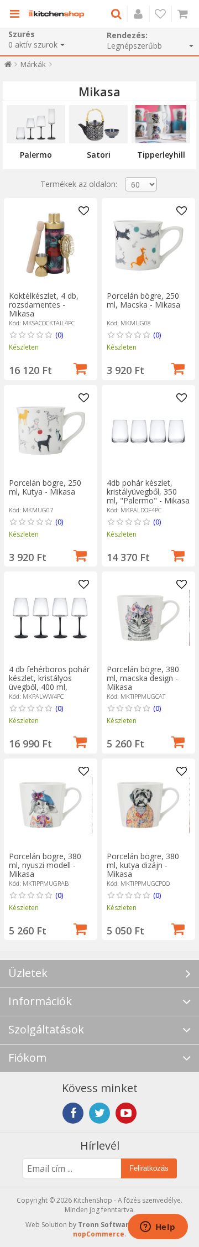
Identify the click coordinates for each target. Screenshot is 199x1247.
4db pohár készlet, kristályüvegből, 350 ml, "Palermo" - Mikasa (148, 491)
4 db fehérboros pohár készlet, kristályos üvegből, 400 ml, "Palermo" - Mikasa (49, 682)
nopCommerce (98, 1234)
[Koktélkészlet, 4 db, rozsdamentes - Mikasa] (50, 244)
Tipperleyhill (161, 154)
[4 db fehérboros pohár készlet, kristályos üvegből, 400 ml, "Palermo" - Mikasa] (50, 617)
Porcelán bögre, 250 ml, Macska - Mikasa (143, 300)
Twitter (99, 1113)
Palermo (36, 154)
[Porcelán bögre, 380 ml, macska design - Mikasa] (148, 617)
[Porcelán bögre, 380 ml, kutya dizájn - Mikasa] (148, 804)
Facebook (72, 1113)
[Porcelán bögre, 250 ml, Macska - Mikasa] (148, 244)
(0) (59, 335)
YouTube (126, 1113)
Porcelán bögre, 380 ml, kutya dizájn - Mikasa (143, 865)
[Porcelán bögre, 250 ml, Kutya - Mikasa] (50, 431)
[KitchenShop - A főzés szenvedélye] (56, 14)
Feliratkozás (149, 1168)
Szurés (21, 34)
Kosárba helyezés (80, 367)
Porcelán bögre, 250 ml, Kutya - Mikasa (45, 487)
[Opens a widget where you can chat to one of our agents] (157, 1227)
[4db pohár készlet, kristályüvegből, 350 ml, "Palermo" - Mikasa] (148, 431)
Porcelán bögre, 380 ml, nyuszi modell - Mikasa (45, 865)
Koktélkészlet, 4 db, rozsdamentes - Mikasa (43, 304)
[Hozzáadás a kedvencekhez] (84, 211)
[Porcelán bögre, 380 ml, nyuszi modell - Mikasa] (50, 804)
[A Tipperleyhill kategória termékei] (161, 124)
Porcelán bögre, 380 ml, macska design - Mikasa (143, 678)
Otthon (8, 66)
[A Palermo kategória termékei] (36, 124)
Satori (99, 154)
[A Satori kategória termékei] (98, 124)
